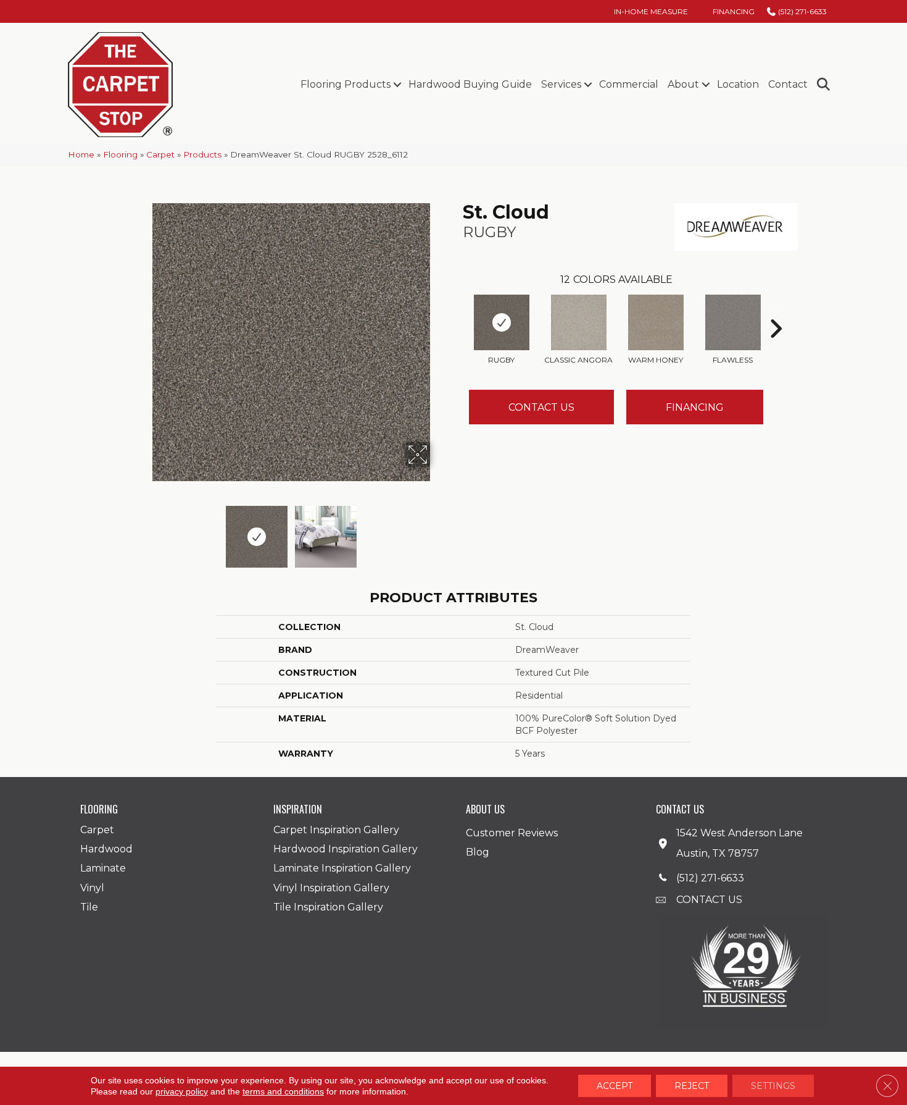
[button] (397, 84)
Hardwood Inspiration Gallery (345, 849)
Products (202, 154)
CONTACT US (709, 899)
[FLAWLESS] (733, 322)
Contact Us (541, 407)
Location (738, 84)
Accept (614, 1085)
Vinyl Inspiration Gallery (331, 888)
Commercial (628, 84)
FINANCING (695, 407)
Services (561, 84)
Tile (89, 907)
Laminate (103, 868)
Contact (788, 84)
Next (438, 530)
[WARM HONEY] (656, 322)
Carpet (160, 154)
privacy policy (181, 1091)
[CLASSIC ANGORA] (579, 322)
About (683, 84)
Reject (691, 1085)
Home (81, 154)
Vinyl (92, 888)
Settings (773, 1085)
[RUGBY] (501, 322)
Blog (477, 852)
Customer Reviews (512, 833)
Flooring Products (345, 84)
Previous (144, 530)
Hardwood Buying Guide (470, 84)
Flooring (120, 154)
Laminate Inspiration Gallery (342, 868)
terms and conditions (283, 1091)
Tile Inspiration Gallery (328, 907)
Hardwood (106, 849)
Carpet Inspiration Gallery (336, 830)
